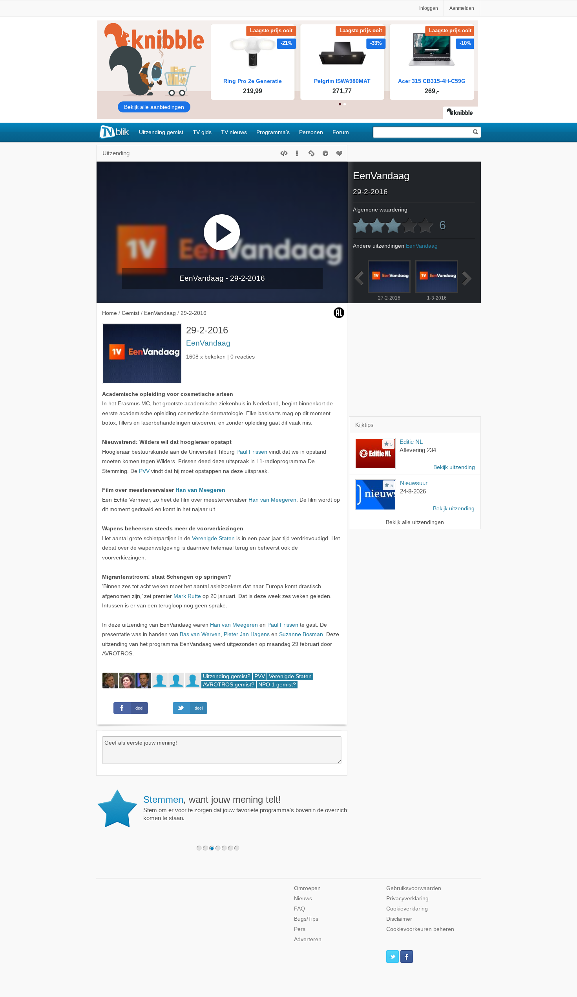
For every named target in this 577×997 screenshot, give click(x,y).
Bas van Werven (200, 634)
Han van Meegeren (200, 490)
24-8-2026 (413, 491)
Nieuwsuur (413, 483)
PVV (144, 471)
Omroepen (307, 888)
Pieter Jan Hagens (247, 634)
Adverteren (307, 939)
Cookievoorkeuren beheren (420, 929)
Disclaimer (399, 919)
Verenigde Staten (213, 538)
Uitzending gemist (161, 132)
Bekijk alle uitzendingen (415, 522)
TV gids (202, 132)
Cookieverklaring (407, 909)
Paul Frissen (251, 452)
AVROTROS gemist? (228, 685)
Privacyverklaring (407, 898)
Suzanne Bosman (301, 634)
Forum (340, 132)
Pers (299, 929)
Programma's (273, 132)
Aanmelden (461, 8)
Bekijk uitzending (454, 467)
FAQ (299, 909)
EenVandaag (208, 343)
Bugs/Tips (306, 919)
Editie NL (411, 441)
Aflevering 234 (418, 450)
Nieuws (303, 898)
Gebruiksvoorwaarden (413, 888)
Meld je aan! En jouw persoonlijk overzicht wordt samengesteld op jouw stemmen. (247, 803)
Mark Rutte (187, 596)
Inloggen (428, 8)
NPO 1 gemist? (277, 685)
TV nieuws (234, 132)
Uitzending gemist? (226, 676)
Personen (311, 132)
